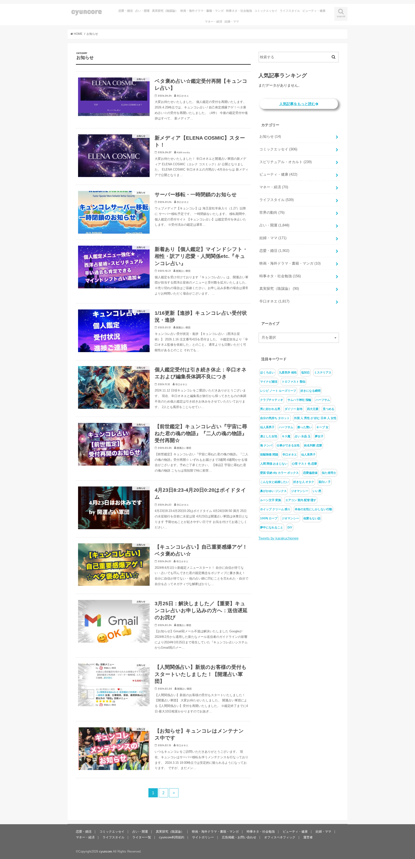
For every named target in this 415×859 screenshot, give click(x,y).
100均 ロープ (268, 518)
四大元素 (312, 409)
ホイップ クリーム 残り (275, 509)
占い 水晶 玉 (303, 436)
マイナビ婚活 (268, 381)
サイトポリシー (203, 837)
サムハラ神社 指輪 (299, 400)
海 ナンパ (266, 445)
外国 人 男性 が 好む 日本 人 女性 (315, 418)
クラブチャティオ (271, 400)
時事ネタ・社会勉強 (239, 10)
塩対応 (305, 372)
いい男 (317, 491)
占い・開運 (142, 10)
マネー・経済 (213, 21)
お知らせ (270, 136)
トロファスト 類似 (293, 381)
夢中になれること (271, 527)
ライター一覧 (141, 837)
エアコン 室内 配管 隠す (300, 500)
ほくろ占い (267, 372)
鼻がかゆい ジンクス (273, 491)
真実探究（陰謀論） (165, 10)
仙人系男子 (267, 427)
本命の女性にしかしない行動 (313, 509)
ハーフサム (323, 400)
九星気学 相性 (288, 372)
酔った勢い (305, 427)
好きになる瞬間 (310, 390)
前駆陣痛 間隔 (269, 454)
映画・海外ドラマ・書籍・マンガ (202, 10)
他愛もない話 (312, 518)
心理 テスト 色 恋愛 (304, 463)
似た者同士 (329, 472)
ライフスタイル (290, 10)
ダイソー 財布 (294, 409)
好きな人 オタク (303, 482)
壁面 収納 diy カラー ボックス (279, 472)
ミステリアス (322, 372)
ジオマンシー (299, 491)
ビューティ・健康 (313, 10)
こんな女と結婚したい (274, 482)
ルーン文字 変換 (270, 500)
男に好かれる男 (270, 409)
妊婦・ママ (232, 21)
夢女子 (319, 436)
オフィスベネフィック (279, 837)
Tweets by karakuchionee (278, 538)
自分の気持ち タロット (275, 418)
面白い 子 (324, 482)
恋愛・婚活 (125, 10)
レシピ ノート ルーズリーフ (278, 390)
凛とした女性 (268, 436)
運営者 (308, 837)
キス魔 (286, 436)
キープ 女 (322, 427)
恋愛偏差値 (310, 472)
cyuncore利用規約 (171, 837)
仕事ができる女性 (288, 445)
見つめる (328, 409)
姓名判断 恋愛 (313, 445)
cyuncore (86, 11)
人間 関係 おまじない (273, 463)
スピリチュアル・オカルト (285, 162)
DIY (289, 527)
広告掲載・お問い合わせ (239, 837)
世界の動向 (272, 212)
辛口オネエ (274, 301)
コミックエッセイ (265, 10)
